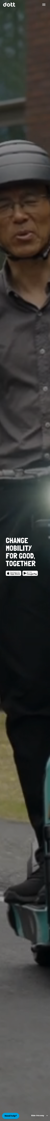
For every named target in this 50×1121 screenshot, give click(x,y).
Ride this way (37, 1115)
